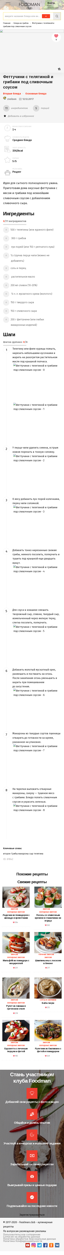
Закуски (14, 909)
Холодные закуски (16, 912)
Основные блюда (35, 93)
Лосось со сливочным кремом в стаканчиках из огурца (48, 918)
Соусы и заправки (48, 1000)
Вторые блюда (12, 93)
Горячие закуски (46, 955)
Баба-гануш (48, 1003)
